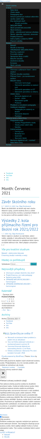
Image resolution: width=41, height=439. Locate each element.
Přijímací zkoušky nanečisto (20, 74)
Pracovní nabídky (16, 41)
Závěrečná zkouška (17, 61)
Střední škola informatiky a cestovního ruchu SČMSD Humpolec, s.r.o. (17, 160)
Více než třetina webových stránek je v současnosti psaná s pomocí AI (21, 343)
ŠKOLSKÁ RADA (16, 25)
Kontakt (8, 145)
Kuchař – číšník (20, 98)
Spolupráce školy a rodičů (19, 56)
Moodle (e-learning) (17, 47)
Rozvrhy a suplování (17, 52)
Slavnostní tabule (21, 138)
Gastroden (18, 136)
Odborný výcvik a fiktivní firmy (16, 118)
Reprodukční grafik (21, 100)
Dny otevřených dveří (17, 21)
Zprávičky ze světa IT (21, 333)
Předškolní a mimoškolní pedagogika (23, 105)
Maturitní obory (15, 80)
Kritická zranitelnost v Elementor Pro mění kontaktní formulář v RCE (22, 352)
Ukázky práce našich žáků (24, 125)
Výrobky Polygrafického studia (25, 122)
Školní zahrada (15, 65)
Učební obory (15, 94)
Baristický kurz (20, 133)
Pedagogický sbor (16, 14)
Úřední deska (15, 12)
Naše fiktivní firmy (16, 142)
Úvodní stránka (11, 5)
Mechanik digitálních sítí (23, 96)
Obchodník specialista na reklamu (26, 92)
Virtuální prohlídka (21, 23)
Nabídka (18, 127)
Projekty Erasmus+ (16, 36)
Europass (13, 63)
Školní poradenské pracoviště (20, 27)
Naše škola (14, 10)
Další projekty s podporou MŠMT (21, 39)
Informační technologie (23, 83)
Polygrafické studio (16, 120)
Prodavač (18, 103)
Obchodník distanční (22, 114)
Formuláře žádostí (16, 54)
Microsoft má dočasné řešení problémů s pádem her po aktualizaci (22, 338)
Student (8, 43)
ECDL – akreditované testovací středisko (24, 32)
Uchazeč (9, 67)
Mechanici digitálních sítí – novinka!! (22, 140)
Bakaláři (13, 45)
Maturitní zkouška (16, 58)
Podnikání (18, 116)
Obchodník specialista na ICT (25, 89)
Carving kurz (19, 131)
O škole (8, 8)
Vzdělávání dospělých (17, 107)
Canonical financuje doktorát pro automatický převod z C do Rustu (19, 347)
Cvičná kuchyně (15, 129)
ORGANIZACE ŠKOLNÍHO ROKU (21, 50)
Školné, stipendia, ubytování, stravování (24, 34)
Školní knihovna (15, 30)
